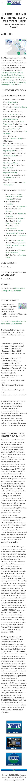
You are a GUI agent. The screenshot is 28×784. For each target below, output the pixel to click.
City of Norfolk (13, 102)
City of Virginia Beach (10, 119)
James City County (9, 155)
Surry (13, 85)
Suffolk (12, 77)
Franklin (13, 72)
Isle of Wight (13, 82)
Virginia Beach (20, 77)
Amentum (20, 240)
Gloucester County (15, 138)
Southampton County (20, 107)
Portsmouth (5, 77)
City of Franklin (8, 168)
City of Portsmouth (14, 129)
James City (22, 82)
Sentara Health (21, 206)
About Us (6, 34)
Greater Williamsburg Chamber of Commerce (14, 196)
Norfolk (14, 75)
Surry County (7, 146)
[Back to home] (14, 2)
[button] (2, 2)
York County (10, 177)
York (19, 85)
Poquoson (20, 75)
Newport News (6, 75)
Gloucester (4, 82)
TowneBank (9, 204)
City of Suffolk (12, 114)
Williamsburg (8, 80)
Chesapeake (5, 72)
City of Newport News (10, 163)
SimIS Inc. (21, 218)
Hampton (20, 72)
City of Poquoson (9, 151)
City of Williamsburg (10, 172)
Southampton (5, 85)
